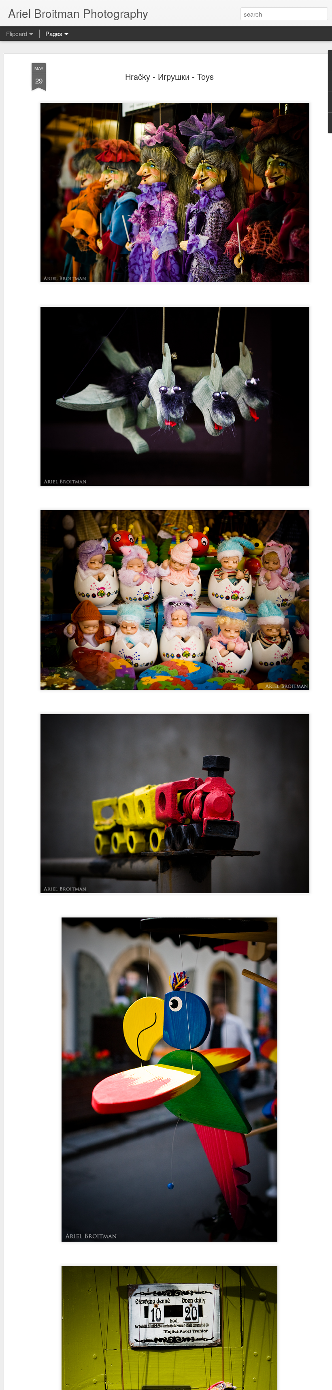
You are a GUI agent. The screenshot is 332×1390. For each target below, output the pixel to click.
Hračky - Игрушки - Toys (169, 76)
